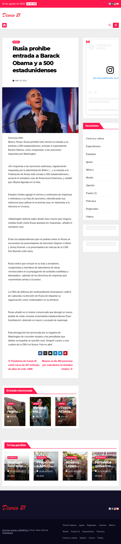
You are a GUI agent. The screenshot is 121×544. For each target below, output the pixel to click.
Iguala (89, 162)
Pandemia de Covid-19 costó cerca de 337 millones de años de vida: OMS (23, 365)
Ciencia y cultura (95, 138)
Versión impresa (69, 525)
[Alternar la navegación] (116, 25)
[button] (109, 25)
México (90, 170)
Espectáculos (93, 146)
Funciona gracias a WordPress (15, 530)
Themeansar (7, 533)
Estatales (91, 154)
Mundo (16, 42)
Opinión (90, 185)
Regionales (92, 209)
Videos (90, 216)
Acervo (92, 538)
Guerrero (102, 525)
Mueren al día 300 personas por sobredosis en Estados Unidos (57, 365)
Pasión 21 (91, 193)
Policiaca (91, 201)
